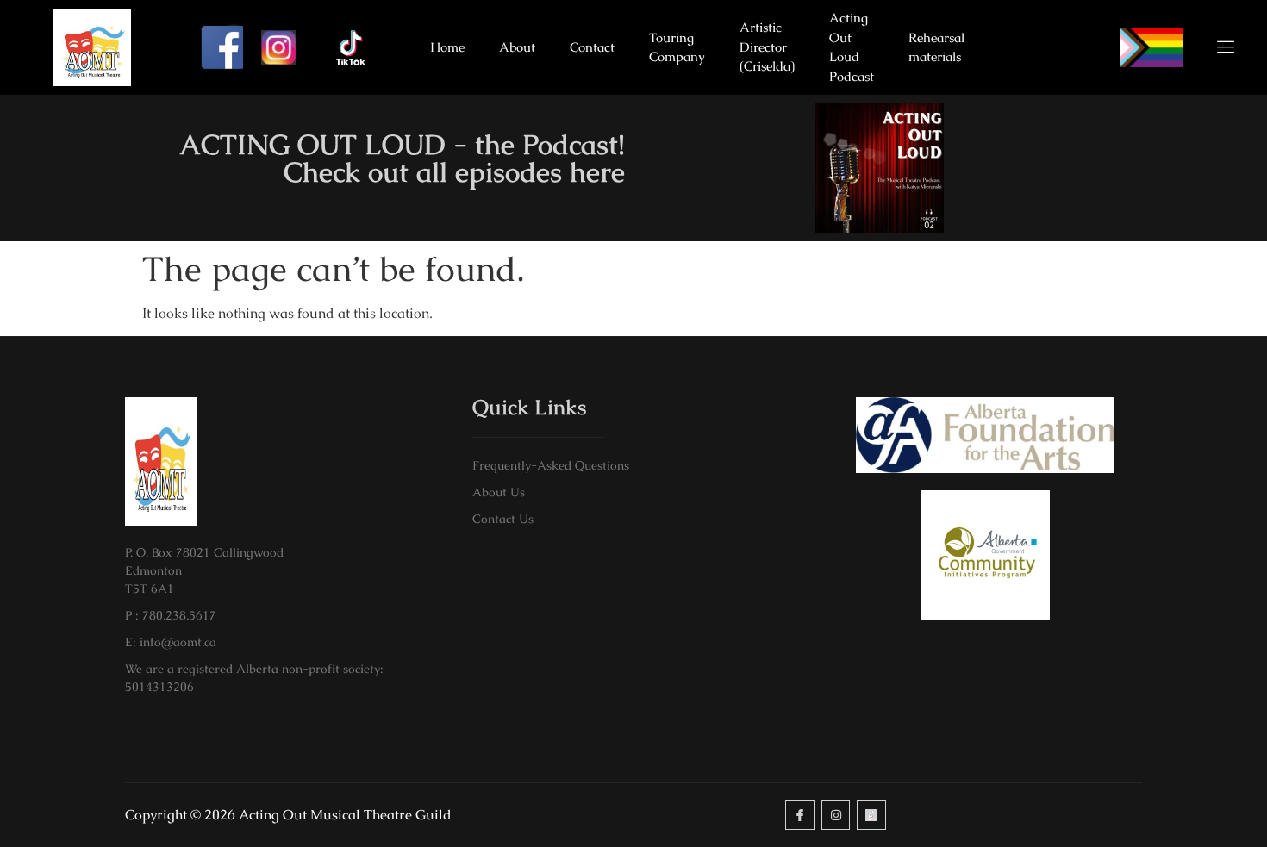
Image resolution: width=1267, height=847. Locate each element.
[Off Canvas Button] (1215, 48)
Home (447, 47)
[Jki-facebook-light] (799, 815)
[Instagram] (836, 815)
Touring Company (677, 47)
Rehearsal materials (936, 47)
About (517, 47)
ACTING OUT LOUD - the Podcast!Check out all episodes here (402, 158)
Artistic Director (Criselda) (767, 46)
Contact (592, 47)
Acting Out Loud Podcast (851, 47)
